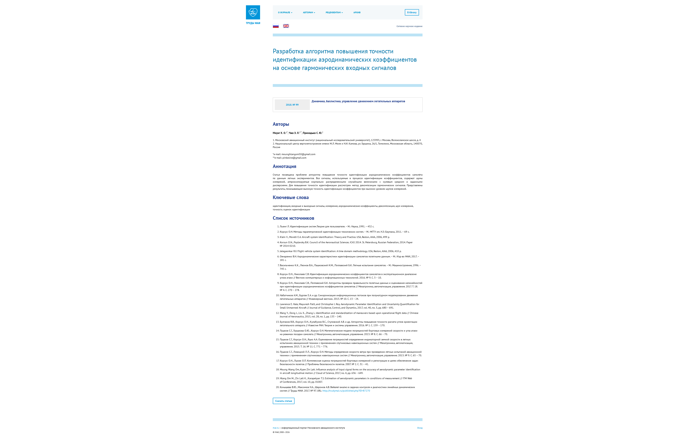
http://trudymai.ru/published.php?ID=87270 (346, 390)
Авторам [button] (308, 12)
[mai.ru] (253, 12)
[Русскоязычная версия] (276, 26)
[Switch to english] (286, 26)
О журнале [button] (284, 12)
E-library (412, 12)
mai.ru (276, 427)
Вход (420, 427)
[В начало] (253, 22)
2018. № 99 (292, 104)
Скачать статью (283, 400)
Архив (357, 12)
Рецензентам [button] (333, 12)
